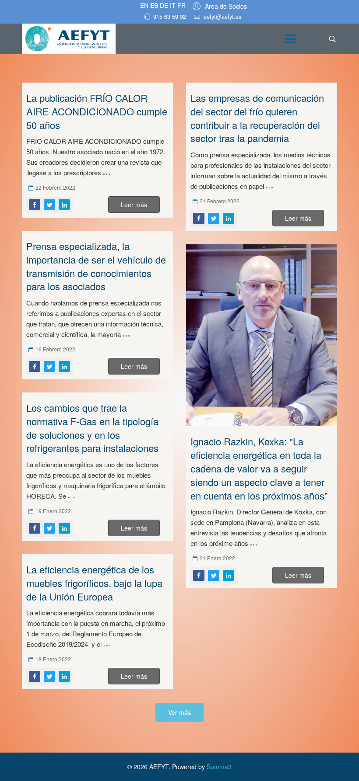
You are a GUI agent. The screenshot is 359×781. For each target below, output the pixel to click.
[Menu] (290, 39)
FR (181, 5)
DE (164, 5)
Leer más (134, 204)
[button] (218, 6)
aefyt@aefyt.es (222, 17)
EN (144, 5)
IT (173, 5)
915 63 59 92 (169, 17)
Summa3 (219, 766)
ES (154, 5)
